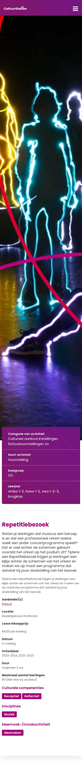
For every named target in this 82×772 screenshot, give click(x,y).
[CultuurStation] (15, 8)
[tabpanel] (41, 228)
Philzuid (7, 604)
